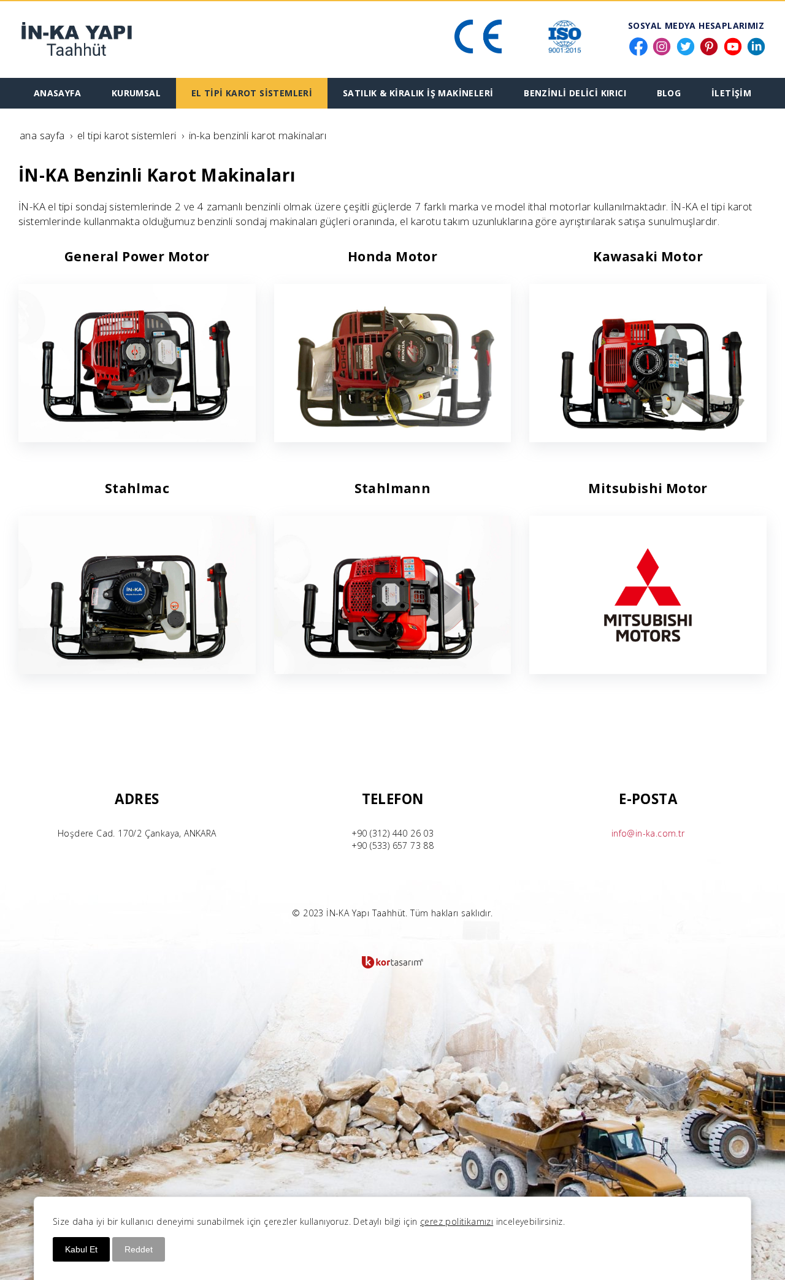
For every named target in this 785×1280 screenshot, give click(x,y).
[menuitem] (57, 93)
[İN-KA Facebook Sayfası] (638, 43)
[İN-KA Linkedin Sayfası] (756, 43)
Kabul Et (81, 1249)
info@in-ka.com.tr (648, 833)
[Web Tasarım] (392, 962)
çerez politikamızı (456, 1221)
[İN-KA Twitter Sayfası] (685, 43)
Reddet (138, 1249)
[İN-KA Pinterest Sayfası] (709, 43)
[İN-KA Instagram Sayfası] (661, 43)
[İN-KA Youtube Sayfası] (732, 43)
